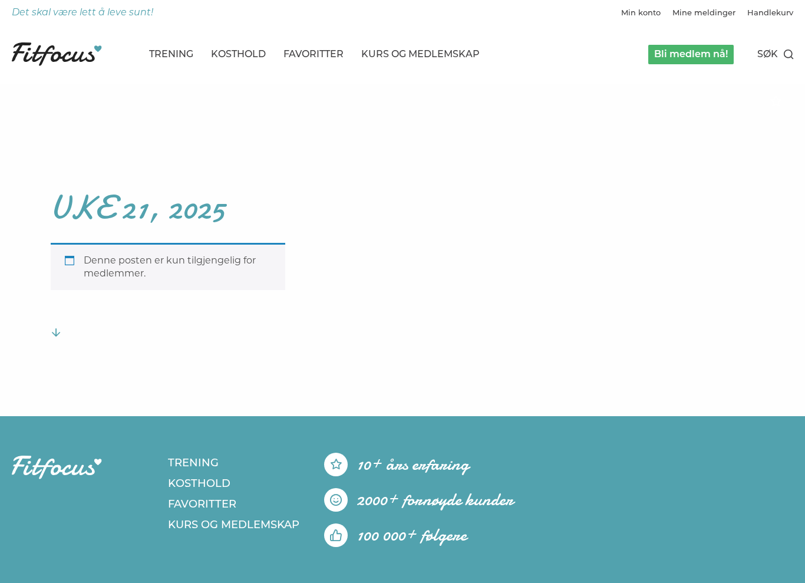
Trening (171, 54)
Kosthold (238, 54)
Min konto (641, 12)
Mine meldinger (703, 12)
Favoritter (313, 54)
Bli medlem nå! (691, 54)
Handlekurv (770, 12)
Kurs (420, 54)
